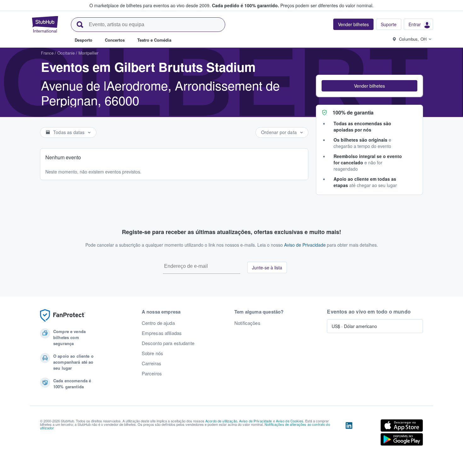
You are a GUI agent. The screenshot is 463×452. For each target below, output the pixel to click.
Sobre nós (152, 353)
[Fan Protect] (62, 315)
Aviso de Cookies (289, 420)
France (47, 53)
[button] (369, 85)
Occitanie (66, 53)
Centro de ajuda (158, 323)
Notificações (247, 323)
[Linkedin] (349, 434)
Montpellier (88, 53)
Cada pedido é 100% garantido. (245, 5)
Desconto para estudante (168, 343)
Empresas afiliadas (162, 333)
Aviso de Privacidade (305, 245)
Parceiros (152, 373)
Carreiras (151, 363)
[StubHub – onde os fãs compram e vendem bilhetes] (45, 24)
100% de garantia (353, 112)
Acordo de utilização (221, 420)
